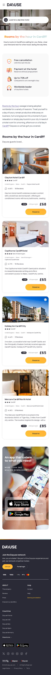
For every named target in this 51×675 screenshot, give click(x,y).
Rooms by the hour (10, 106)
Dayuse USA (6, 620)
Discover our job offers (9, 602)
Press (4, 598)
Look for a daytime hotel (19, 20)
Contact (29, 589)
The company (6, 589)
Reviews (5, 593)
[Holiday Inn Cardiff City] (25, 331)
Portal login (21, 567)
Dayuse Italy (6, 624)
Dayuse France (7, 615)
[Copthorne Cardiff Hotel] (25, 257)
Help (28, 593)
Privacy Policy (18, 668)
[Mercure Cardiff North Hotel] (25, 404)
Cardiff (5, 126)
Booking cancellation (34, 598)
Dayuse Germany (8, 633)
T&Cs (28, 668)
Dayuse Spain (6, 628)
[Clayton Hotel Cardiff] (25, 182)
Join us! (7, 567)
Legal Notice (6, 668)
